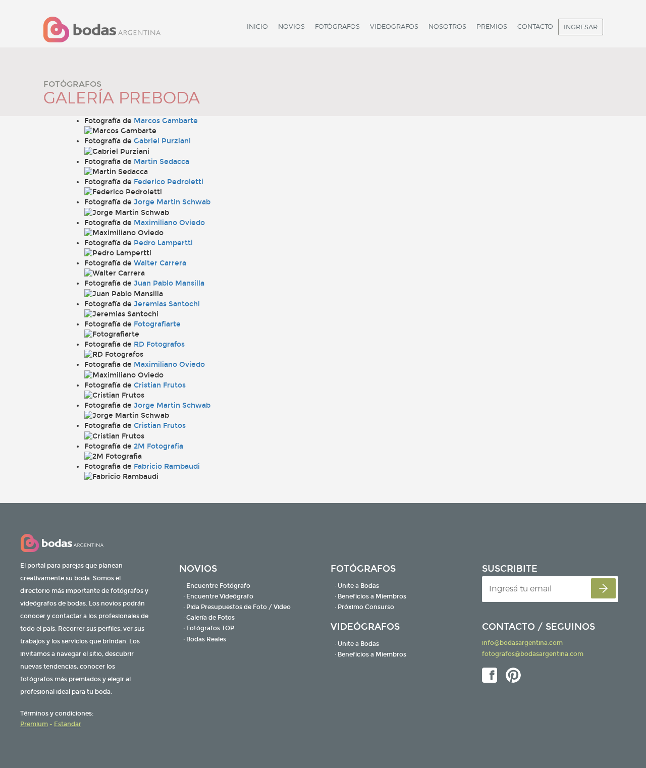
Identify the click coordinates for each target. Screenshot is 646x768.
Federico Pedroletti (168, 182)
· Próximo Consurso (364, 607)
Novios (291, 26)
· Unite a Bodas (357, 585)
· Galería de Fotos (209, 617)
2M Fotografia (158, 446)
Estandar (67, 724)
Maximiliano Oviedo (169, 222)
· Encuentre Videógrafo (218, 596)
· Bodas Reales (204, 639)
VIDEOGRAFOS (394, 26)
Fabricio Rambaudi (167, 466)
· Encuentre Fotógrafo (216, 585)
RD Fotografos (159, 344)
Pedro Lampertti (163, 243)
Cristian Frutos (160, 385)
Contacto (535, 26)
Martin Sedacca (161, 161)
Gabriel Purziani (162, 141)
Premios (491, 26)
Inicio (257, 26)
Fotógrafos (337, 26)
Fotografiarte (157, 324)
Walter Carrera (160, 263)
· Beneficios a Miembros (370, 596)
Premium (34, 724)
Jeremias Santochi (167, 304)
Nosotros (447, 26)
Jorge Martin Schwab (172, 202)
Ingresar (581, 27)
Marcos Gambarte (166, 121)
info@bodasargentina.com (522, 642)
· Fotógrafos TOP (208, 628)
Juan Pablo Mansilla (169, 283)
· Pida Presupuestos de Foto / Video (237, 607)
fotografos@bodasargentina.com (532, 653)
